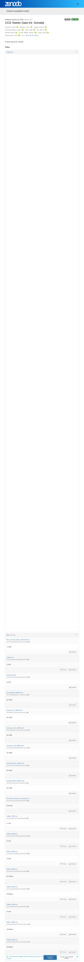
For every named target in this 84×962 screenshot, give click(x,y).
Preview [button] (64, 669)
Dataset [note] (67, 19)
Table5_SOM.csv (12, 887)
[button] (42, 52)
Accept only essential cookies (66, 957)
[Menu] (78, 4)
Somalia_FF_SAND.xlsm (15, 710)
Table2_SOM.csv (12, 834)
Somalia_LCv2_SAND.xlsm (15, 745)
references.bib (11, 675)
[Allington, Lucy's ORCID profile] (31, 27)
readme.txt (10, 657)
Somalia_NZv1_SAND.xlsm (15, 763)
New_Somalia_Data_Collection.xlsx (18, 639)
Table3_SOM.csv (12, 851)
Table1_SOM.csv (12, 816)
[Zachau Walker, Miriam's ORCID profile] (35, 33)
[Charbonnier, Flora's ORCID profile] (19, 35)
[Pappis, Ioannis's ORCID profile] (45, 27)
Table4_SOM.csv (12, 869)
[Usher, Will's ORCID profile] (34, 30)
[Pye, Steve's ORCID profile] (45, 30)
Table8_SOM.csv (12, 940)
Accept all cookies (50, 957)
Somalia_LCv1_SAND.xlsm (15, 728)
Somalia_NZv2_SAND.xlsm (15, 781)
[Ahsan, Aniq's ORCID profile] (48, 33)
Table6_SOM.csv (12, 904)
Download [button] (73, 652)
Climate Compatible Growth (17, 11)
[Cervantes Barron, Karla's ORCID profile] (22, 30)
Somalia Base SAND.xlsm (15, 692)
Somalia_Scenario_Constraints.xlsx (18, 798)
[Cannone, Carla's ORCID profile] (17, 27)
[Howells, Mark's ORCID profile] (16, 33)
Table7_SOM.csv (12, 922)
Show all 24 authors (32, 35)
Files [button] (10, 635)
